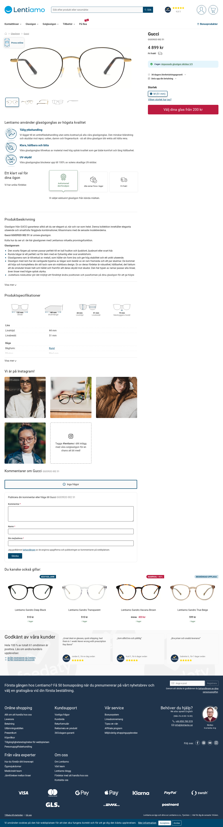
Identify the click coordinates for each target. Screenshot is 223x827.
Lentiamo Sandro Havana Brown (138, 610)
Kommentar (14, 503)
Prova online (17, 42)
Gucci (26, 33)
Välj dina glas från (183, 109)
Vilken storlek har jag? (160, 99)
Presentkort (10, 732)
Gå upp (29, 815)
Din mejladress (16, 538)
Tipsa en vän (111, 723)
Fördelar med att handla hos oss (71, 775)
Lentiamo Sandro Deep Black (30, 610)
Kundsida (59, 719)
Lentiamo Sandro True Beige (192, 610)
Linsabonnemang (114, 719)
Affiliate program (113, 728)
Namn (11, 526)
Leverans (9, 719)
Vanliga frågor (62, 714)
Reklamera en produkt (66, 728)
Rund (52, 348)
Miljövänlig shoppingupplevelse (121, 732)
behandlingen (29, 549)
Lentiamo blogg (63, 771)
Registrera (212, 683)
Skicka (15, 556)
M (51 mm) (160, 93)
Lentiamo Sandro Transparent (84, 610)
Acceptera (164, 823)
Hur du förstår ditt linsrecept (19, 761)
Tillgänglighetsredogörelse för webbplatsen (27, 742)
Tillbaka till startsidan (14, 815)
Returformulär (62, 723)
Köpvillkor (10, 737)
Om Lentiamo (62, 761)
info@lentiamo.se (184, 725)
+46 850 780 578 (184, 721)
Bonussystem (112, 714)
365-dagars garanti (64, 732)
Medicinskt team (13, 771)
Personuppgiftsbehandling (18, 746)
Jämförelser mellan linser (18, 775)
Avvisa (177, 823)
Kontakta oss (61, 780)
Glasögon (15, 33)
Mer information (147, 822)
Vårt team (60, 766)
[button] (12, 102)
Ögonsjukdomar (13, 766)
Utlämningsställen (14, 728)
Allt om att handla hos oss (18, 714)
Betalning (9, 723)
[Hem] (6, 34)
